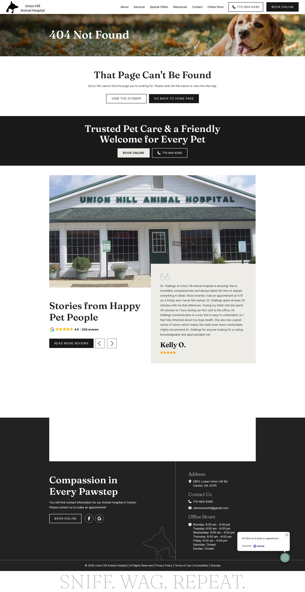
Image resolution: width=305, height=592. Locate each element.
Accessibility (200, 565)
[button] (74, 329)
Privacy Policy (163, 565)
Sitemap (215, 565)
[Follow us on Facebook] (89, 518)
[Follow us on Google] (99, 518)
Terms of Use (183, 565)
